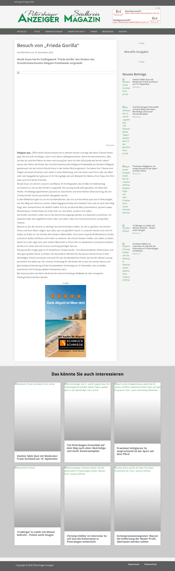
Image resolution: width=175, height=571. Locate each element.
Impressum (133, 564)
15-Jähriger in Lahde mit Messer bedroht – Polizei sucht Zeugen (144, 227)
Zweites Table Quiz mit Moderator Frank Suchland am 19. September (145, 81)
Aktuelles (22, 31)
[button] (153, 32)
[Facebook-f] (140, 3)
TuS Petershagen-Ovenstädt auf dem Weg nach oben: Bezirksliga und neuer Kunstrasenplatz (146, 110)
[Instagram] (146, 3)
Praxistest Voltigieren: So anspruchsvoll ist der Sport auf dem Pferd (145, 168)
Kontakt (123, 31)
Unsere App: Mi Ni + (76, 31)
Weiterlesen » (137, 87)
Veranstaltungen (54, 31)
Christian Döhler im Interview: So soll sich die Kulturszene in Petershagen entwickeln (145, 247)
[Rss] (158, 3)
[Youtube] (152, 3)
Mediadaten (108, 31)
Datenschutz (150, 564)
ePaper (94, 31)
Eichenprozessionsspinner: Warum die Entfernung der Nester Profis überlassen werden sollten (137, 538)
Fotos (37, 31)
